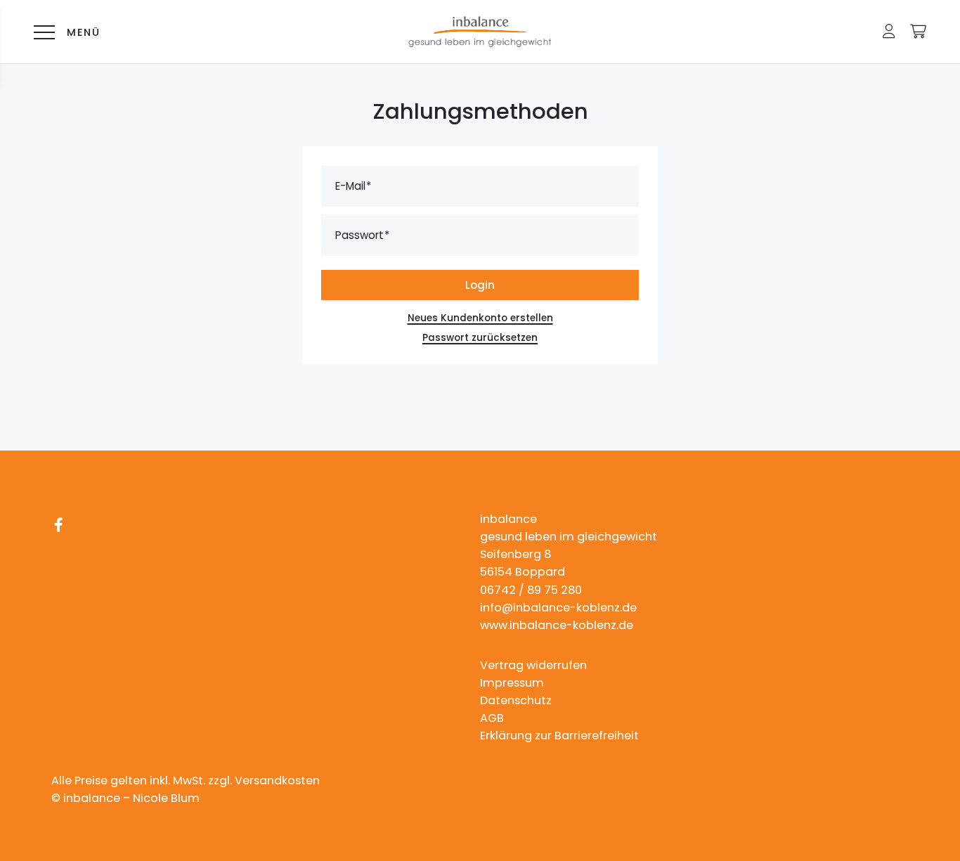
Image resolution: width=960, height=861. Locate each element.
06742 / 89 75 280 (531, 590)
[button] (889, 31)
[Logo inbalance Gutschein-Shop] (480, 31)
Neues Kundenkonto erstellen (480, 318)
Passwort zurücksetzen (480, 337)
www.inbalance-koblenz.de (556, 625)
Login (480, 285)
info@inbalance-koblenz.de (558, 608)
